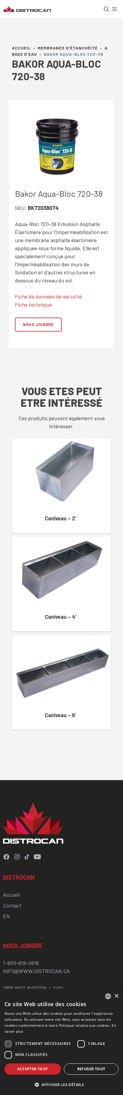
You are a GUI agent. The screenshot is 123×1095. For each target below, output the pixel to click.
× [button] (116, 996)
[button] (108, 9)
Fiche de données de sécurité (48, 296)
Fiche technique (33, 304)
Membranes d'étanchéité (68, 47)
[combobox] (108, 996)
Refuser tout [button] (91, 1068)
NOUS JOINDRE (38, 324)
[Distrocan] (27, 9)
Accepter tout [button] (32, 1068)
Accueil (21, 47)
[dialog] (61, 1042)
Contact (12, 905)
